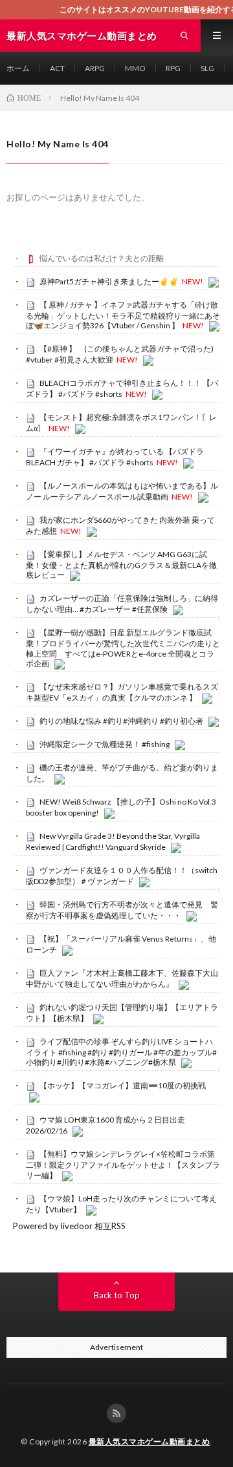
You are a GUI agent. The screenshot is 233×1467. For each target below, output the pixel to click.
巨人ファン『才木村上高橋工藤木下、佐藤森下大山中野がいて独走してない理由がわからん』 (122, 978)
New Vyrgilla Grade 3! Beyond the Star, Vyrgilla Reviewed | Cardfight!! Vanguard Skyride (113, 841)
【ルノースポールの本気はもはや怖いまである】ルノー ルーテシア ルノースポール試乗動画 (122, 491)
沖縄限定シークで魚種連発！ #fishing (104, 744)
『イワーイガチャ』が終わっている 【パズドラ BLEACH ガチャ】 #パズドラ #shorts (115, 457)
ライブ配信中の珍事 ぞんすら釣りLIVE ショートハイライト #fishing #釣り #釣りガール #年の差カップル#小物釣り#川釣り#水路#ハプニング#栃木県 (121, 1052)
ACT (57, 68)
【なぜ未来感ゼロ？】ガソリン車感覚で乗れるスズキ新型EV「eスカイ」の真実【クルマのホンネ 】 (122, 692)
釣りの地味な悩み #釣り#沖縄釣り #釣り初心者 (121, 721)
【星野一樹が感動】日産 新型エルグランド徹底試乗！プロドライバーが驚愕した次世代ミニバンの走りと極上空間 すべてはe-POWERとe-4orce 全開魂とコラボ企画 (123, 648)
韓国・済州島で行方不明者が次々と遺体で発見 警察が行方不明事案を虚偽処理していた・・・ (122, 910)
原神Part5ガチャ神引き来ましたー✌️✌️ (109, 281)
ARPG (95, 68)
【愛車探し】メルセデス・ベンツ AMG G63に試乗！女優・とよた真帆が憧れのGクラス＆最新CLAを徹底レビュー (121, 564)
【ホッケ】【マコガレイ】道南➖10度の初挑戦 (122, 1085)
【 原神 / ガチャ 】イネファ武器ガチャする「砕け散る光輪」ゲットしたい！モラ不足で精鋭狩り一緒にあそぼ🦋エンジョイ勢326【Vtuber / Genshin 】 (123, 315)
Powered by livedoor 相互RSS (69, 1226)
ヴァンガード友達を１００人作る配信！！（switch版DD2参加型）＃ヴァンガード (121, 875)
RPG (173, 68)
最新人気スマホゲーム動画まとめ (149, 1441)
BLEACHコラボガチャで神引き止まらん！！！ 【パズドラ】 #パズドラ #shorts (122, 388)
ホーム (18, 68)
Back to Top (117, 1295)
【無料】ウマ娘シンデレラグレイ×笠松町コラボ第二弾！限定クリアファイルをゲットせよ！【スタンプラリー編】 (123, 1164)
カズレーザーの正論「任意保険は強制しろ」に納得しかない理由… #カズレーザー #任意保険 (122, 603)
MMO (135, 68)
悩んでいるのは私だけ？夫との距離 (101, 258)
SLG (207, 68)
